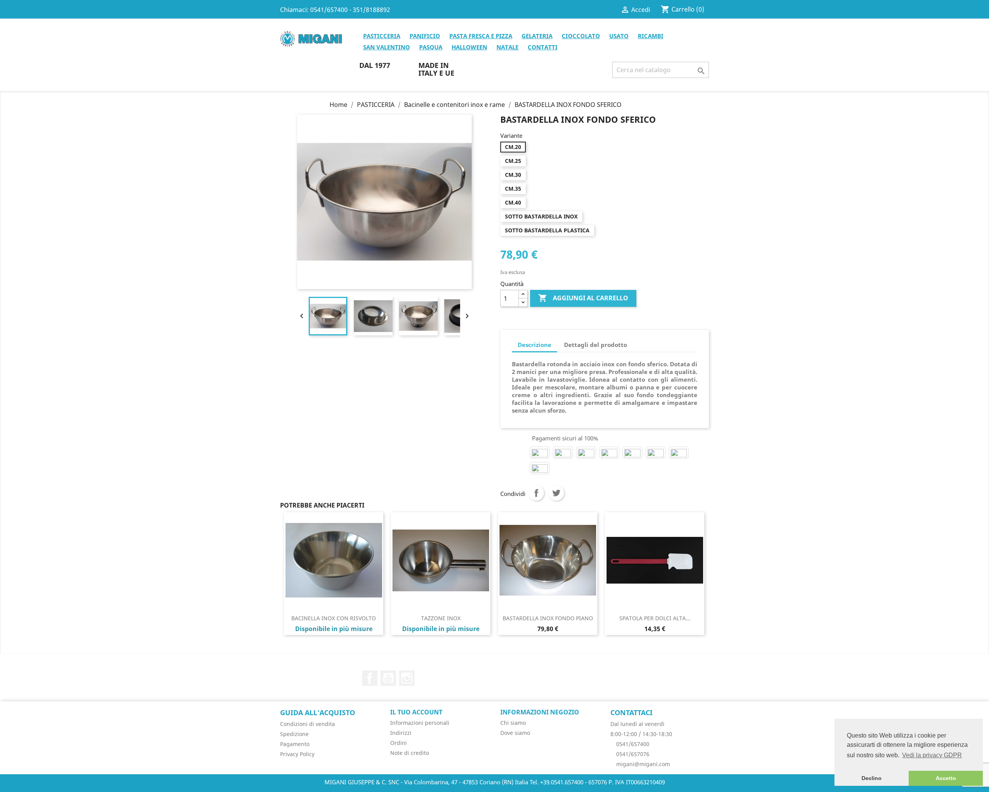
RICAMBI (650, 36)
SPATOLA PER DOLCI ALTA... (654, 618)
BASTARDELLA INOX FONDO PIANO (548, 618)
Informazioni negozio (539, 712)
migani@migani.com (642, 764)
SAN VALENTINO (386, 47)
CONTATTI (542, 47)
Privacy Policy (297, 754)
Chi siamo (513, 722)
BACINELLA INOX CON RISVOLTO (333, 618)
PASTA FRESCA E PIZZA (480, 36)
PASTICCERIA (381, 36)
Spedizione (294, 734)
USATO (619, 36)
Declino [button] (872, 778)
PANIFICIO (425, 36)
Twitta (556, 493)
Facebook (369, 678)
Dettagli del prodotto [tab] (595, 345)
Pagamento (294, 744)
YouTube (388, 678)
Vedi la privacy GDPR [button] (932, 755)
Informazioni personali (419, 722)
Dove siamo (515, 732)
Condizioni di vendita (307, 724)
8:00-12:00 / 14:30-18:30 (641, 734)
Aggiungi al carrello (583, 298)
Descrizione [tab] (534, 345)
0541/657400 (632, 744)
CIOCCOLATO (581, 36)
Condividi (536, 493)
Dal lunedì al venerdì (637, 724)
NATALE (507, 47)
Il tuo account (416, 712)
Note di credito (409, 752)
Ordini (398, 742)
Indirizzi (400, 732)
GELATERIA (537, 36)
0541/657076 (632, 754)
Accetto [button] (946, 778)
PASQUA (430, 47)
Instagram (407, 678)
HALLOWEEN (469, 47)
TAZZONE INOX (441, 618)
